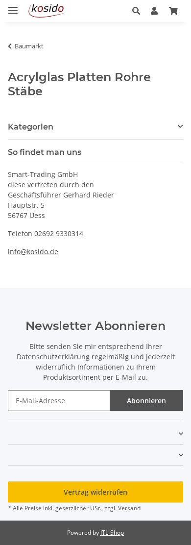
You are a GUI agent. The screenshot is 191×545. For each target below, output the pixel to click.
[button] (138, 11)
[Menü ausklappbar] (13, 6)
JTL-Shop (112, 532)
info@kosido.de (33, 251)
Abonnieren (146, 400)
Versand (129, 508)
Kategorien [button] (30, 126)
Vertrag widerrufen (95, 492)
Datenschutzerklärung (53, 356)
